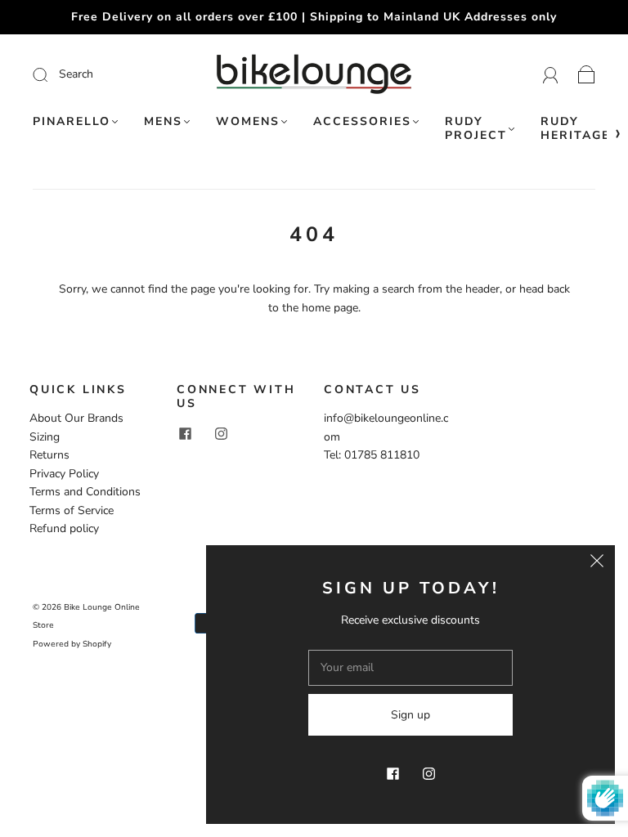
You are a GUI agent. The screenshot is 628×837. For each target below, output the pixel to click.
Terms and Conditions (85, 491)
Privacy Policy (64, 473)
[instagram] (221, 434)
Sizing (44, 437)
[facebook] (185, 434)
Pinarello (71, 121)
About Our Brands (76, 418)
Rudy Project (476, 128)
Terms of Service (71, 510)
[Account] (550, 74)
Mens (163, 121)
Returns (49, 455)
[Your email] (410, 668)
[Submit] (98, 74)
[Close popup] (597, 563)
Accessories (362, 121)
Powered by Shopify (72, 644)
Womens (248, 121)
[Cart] (586, 74)
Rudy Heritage (575, 128)
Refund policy (64, 528)
